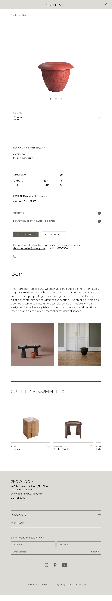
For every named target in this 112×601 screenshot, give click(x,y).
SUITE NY (42, 584)
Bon (24, 15)
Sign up (95, 552)
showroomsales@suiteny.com (29, 248)
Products (15, 15)
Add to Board (53, 234)
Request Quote (26, 234)
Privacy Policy (58, 584)
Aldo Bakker (32, 147)
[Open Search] (107, 5)
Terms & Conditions (77, 584)
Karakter (18, 112)
